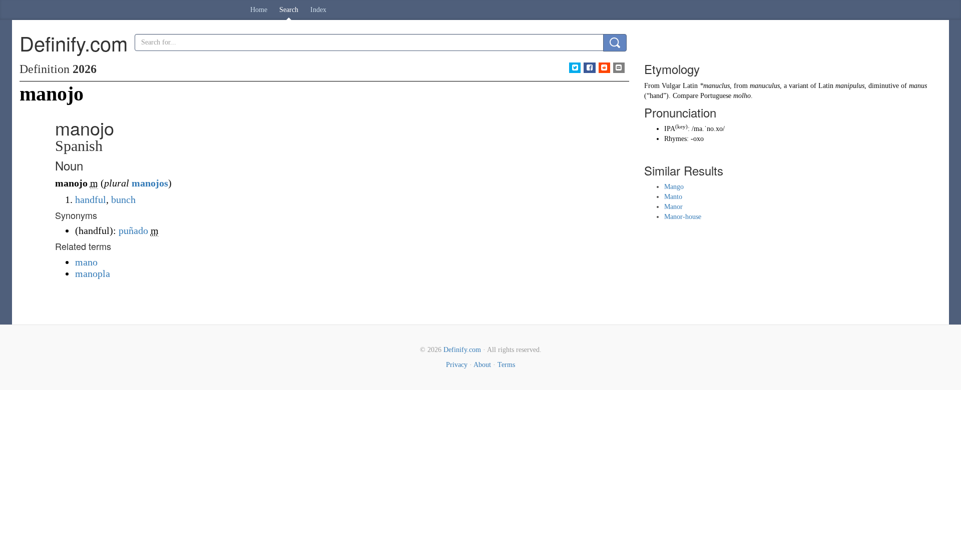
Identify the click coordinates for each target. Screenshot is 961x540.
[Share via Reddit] (604, 68)
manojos (150, 183)
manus (918, 86)
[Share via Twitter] (575, 68)
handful (90, 199)
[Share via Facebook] (589, 68)
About (482, 364)
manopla (92, 273)
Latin (825, 86)
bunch (123, 199)
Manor (673, 206)
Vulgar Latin (680, 86)
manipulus (849, 86)
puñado (133, 230)
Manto (673, 196)
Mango (674, 186)
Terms (506, 364)
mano (86, 262)
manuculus (765, 86)
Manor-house (682, 216)
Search (288, 10)
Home (258, 10)
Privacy (456, 364)
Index (318, 10)
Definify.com (462, 350)
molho (742, 96)
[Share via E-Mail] (619, 68)
